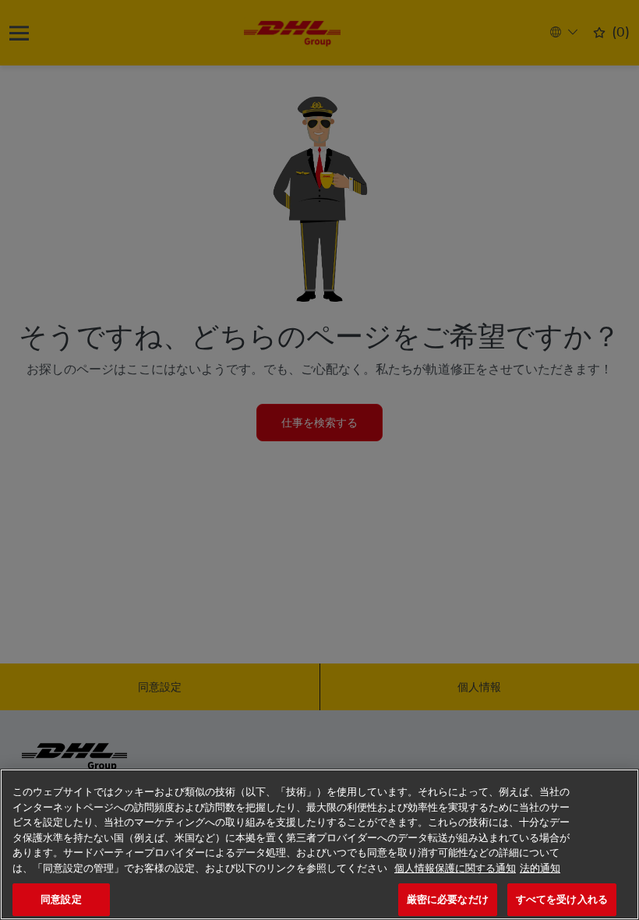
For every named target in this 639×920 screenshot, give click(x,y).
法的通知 (540, 868)
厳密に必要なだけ (448, 899)
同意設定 (61, 899)
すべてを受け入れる (562, 899)
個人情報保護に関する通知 (455, 868)
